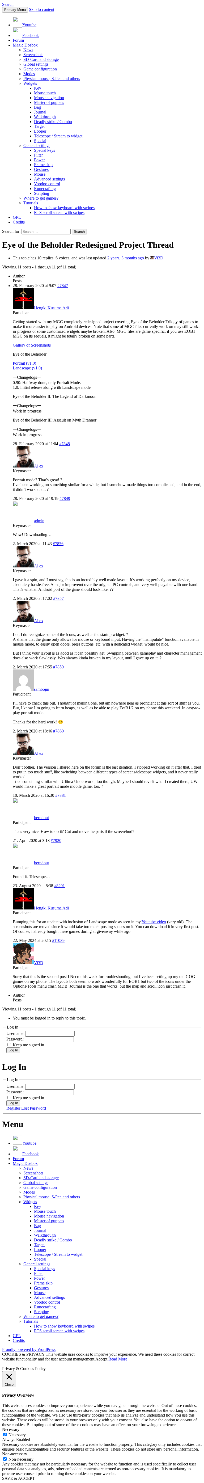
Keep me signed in (28, 1045)
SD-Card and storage (41, 59)
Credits (19, 222)
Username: (16, 1033)
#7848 (64, 443)
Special (40, 140)
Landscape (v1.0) (27, 368)
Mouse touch (45, 93)
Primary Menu (15, 10)
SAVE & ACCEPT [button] (18, 1478)
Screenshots (33, 54)
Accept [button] (101, 1359)
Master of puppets (49, 102)
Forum (18, 40)
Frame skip (43, 164)
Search (8, 4)
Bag (37, 107)
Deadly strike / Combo (53, 121)
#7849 (65, 498)
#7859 (58, 667)
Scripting (41, 193)
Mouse (39, 174)
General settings (36, 145)
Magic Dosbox (25, 45)
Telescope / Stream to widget (58, 136)
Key (37, 88)
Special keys (44, 150)
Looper (40, 131)
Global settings (35, 64)
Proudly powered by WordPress (29, 1349)
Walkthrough (45, 117)
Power (39, 160)
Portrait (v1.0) (24, 363)
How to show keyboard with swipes (64, 207)
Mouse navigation (49, 97)
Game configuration (40, 69)
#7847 (62, 285)
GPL (17, 217)
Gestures (41, 169)
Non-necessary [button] (14, 1454)
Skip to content (41, 9)
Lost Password (33, 1108)
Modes (29, 73)
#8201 (59, 885)
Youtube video (154, 922)
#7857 (58, 598)
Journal (40, 112)
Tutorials (30, 203)
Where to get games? (40, 198)
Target (39, 126)
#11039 (58, 940)
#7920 (56, 840)
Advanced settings (49, 179)
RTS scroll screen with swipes (59, 212)
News (28, 50)
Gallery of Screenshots (32, 345)
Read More (117, 1359)
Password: (15, 1039)
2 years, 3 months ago (125, 258)
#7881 (60, 795)
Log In (13, 1050)
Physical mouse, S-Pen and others (51, 78)
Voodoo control (47, 184)
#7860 (58, 731)
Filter (38, 155)
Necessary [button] (10, 1429)
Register (13, 1108)
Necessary (17, 1435)
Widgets (30, 83)
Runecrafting (45, 188)
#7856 (58, 543)
